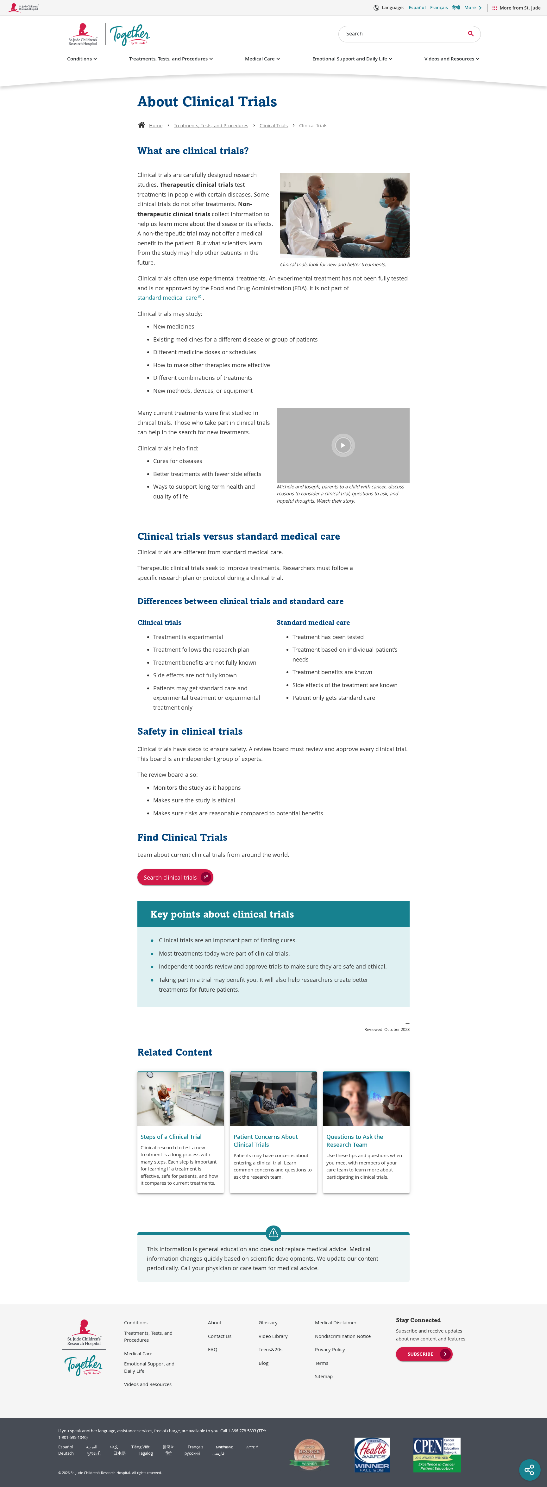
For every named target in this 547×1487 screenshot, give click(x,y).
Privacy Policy (330, 1349)
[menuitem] (424, 1353)
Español (417, 7)
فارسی (218, 1453)
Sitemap (324, 1376)
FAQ (212, 1349)
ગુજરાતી (94, 1453)
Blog (263, 1363)
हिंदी (169, 1453)
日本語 (119, 1453)
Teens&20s (270, 1349)
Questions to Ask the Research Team (354, 1140)
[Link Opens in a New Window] (306, 1455)
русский (192, 1453)
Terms (321, 1363)
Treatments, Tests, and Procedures (168, 58)
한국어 (168, 1447)
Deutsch (66, 1453)
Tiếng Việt (140, 1447)
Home (155, 125)
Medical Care (260, 58)
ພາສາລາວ (224, 1447)
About (214, 1322)
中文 (114, 1447)
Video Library (273, 1336)
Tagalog (146, 1453)
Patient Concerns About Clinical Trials (266, 1140)
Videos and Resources (449, 58)
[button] (343, 445)
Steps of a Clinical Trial (171, 1136)
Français (439, 7)
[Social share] (530, 1470)
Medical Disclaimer (335, 1322)
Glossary (268, 1322)
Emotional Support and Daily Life (349, 58)
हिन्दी (456, 7)
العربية (91, 1447)
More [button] (470, 7)
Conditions (79, 58)
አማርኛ (252, 1447)
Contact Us (219, 1336)
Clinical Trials (274, 125)
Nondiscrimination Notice (343, 1336)
